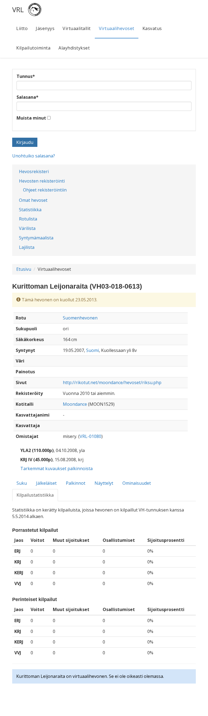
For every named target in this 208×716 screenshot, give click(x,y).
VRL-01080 (90, 436)
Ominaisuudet (136, 483)
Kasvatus (152, 28)
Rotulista (28, 219)
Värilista (27, 228)
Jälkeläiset (46, 483)
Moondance (75, 404)
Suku (22, 483)
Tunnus (26, 76)
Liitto (22, 28)
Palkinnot (75, 483)
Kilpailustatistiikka (35, 495)
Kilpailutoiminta (33, 48)
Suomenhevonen (80, 318)
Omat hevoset (33, 200)
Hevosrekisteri (34, 171)
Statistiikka (30, 210)
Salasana (27, 97)
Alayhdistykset (74, 48)
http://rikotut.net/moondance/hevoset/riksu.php (112, 382)
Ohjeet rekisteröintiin (45, 190)
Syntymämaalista (36, 238)
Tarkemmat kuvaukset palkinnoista (56, 468)
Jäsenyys (45, 28)
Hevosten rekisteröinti (42, 181)
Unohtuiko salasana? (33, 156)
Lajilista (26, 247)
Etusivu (23, 269)
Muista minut (31, 118)
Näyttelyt (104, 483)
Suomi (92, 350)
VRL (18, 9)
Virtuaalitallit (77, 28)
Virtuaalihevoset (116, 28)
